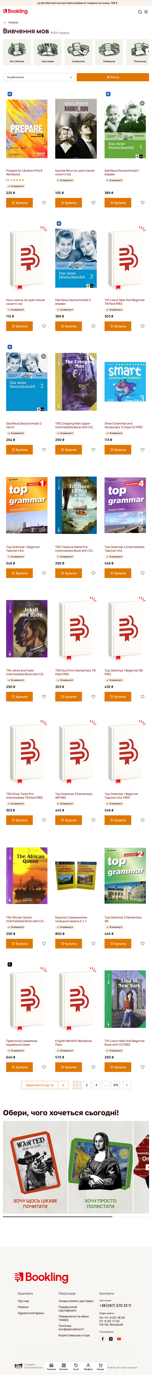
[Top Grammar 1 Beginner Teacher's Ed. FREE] (125, 752)
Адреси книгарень (31, 1313)
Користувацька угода (74, 1335)
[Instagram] (111, 1339)
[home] (5, 22)
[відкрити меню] (146, 12)
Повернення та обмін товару (74, 1318)
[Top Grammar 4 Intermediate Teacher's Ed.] (125, 505)
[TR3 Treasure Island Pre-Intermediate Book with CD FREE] (76, 505)
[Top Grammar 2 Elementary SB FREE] (76, 752)
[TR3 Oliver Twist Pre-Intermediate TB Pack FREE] (26, 752)
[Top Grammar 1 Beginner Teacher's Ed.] (26, 505)
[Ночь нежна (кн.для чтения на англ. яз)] (26, 258)
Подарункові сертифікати (68, 1308)
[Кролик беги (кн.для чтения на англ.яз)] (76, 128)
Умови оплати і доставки (76, 1301)
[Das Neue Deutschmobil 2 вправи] (76, 258)
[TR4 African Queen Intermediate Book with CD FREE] (26, 875)
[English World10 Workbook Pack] (76, 999)
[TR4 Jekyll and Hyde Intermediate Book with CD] (26, 628)
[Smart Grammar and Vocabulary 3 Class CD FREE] (125, 381)
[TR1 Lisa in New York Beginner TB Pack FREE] (125, 258)
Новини (23, 1307)
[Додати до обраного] (44, 202)
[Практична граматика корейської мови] (26, 999)
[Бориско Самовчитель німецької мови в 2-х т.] (76, 875)
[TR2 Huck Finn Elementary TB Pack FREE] (76, 628)
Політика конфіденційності (71, 1327)
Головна (13, 22)
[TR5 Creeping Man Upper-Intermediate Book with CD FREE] (76, 381)
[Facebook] (102, 1339)
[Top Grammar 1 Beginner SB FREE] (125, 628)
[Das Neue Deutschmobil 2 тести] (26, 381)
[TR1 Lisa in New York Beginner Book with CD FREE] (125, 999)
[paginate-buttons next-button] (127, 1085)
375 (115, 1085)
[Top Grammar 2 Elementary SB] (125, 875)
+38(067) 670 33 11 (115, 1305)
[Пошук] (140, 12)
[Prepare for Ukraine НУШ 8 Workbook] (26, 128)
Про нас (23, 1301)
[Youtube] (119, 1339)
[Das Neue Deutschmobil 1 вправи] (125, 128)
